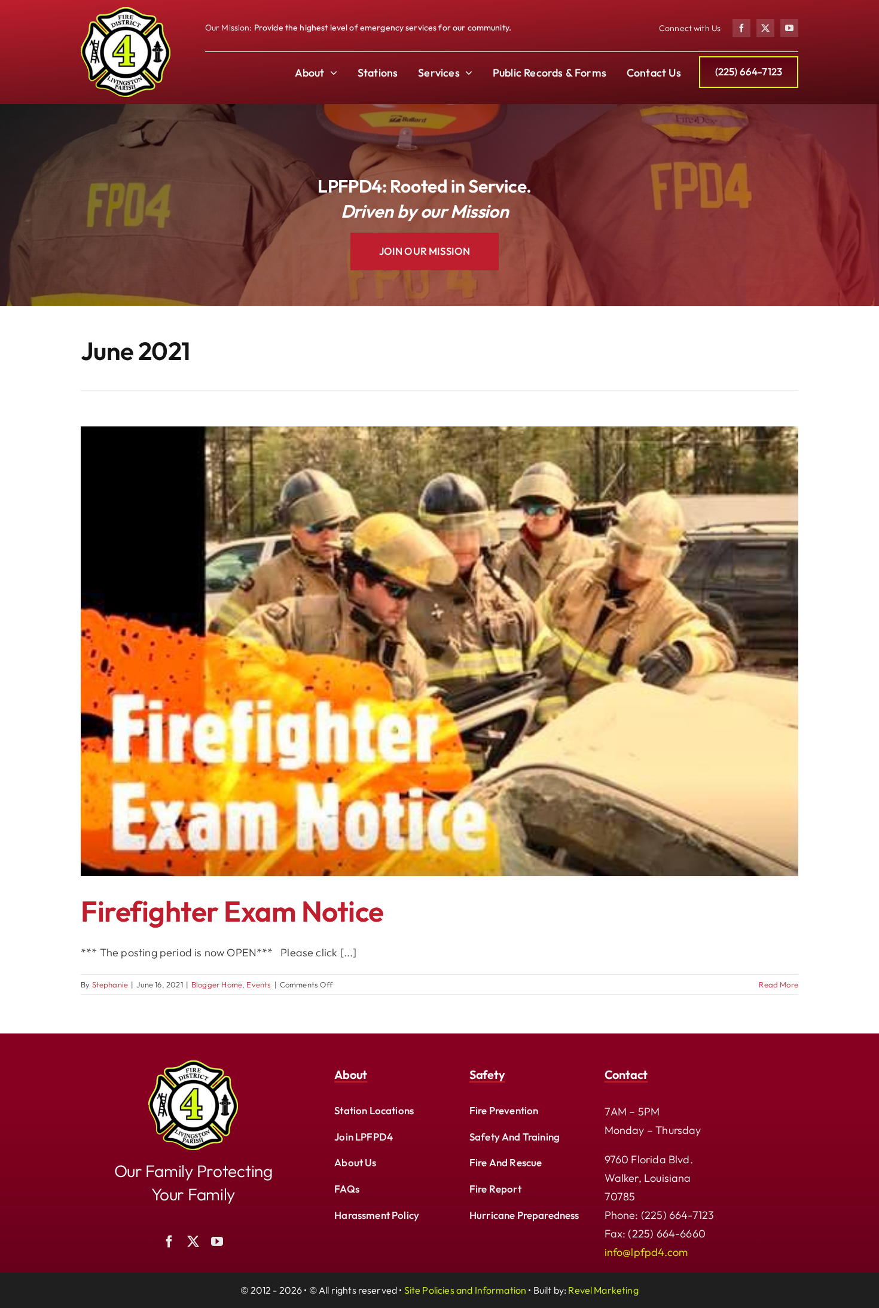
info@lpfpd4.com (646, 1252)
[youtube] (789, 28)
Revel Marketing (603, 1290)
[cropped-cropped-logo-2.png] (193, 1065)
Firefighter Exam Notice (232, 911)
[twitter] (765, 28)
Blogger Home (216, 984)
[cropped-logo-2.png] (125, 12)
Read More (778, 984)
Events (258, 984)
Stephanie (110, 984)
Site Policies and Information (465, 1290)
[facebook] (741, 28)
